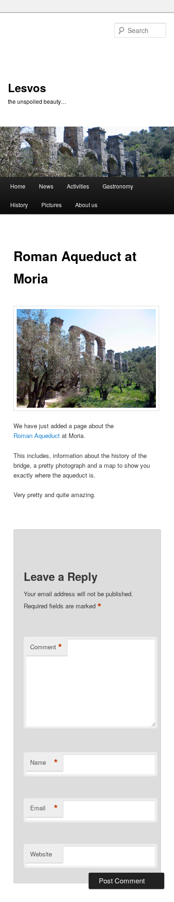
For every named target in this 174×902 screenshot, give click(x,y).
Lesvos (27, 87)
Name (44, 762)
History (19, 205)
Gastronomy (118, 186)
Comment (46, 646)
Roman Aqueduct (37, 435)
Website (41, 853)
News (46, 186)
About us (86, 205)
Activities (78, 186)
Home (18, 186)
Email (44, 808)
